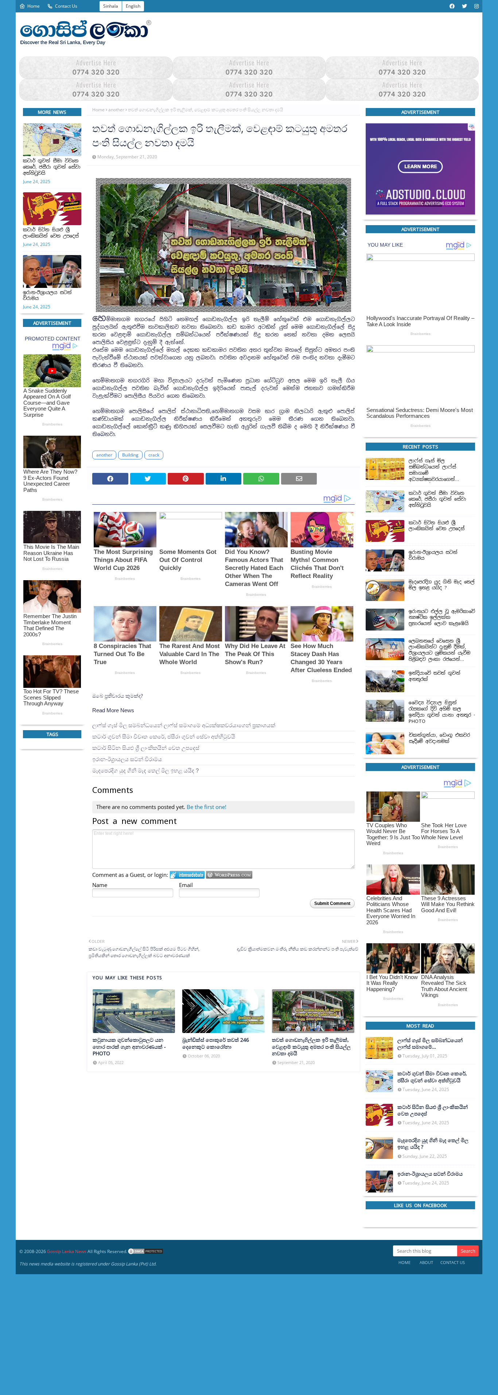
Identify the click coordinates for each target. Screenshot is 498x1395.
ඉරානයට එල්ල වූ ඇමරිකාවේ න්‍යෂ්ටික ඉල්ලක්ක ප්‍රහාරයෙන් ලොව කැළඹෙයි (442, 617)
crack (153, 455)
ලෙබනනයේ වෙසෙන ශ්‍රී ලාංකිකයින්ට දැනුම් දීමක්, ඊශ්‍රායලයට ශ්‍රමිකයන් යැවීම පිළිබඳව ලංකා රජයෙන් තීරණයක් (439, 650)
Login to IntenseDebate (187, 875)
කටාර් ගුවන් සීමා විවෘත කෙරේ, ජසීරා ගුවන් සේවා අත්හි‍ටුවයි (52, 167)
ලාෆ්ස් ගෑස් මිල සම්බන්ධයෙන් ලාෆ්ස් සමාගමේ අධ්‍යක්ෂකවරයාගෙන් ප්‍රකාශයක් (183, 725)
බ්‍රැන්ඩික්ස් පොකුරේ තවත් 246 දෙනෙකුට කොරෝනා (215, 1043)
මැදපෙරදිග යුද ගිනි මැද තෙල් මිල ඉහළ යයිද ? (145, 770)
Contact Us (66, 6)
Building (130, 455)
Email (186, 885)
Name (99, 885)
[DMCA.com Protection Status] (145, 1251)
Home (33, 6)
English (133, 6)
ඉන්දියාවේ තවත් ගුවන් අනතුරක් (434, 676)
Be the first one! (206, 806)
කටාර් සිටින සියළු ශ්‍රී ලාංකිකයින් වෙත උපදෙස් (51, 233)
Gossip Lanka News (66, 1251)
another (116, 110)
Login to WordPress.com (229, 875)
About (426, 1262)
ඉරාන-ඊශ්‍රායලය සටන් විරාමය (47, 296)
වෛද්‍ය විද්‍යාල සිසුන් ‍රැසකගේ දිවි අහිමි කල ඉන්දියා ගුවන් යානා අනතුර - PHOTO (442, 712)
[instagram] (475, 6)
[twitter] (464, 6)
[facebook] (452, 6)
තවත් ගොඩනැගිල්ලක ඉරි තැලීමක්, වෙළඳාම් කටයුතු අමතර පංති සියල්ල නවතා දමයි (311, 1047)
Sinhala (110, 6)
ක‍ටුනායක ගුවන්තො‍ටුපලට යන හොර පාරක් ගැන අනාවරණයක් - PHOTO (129, 1047)
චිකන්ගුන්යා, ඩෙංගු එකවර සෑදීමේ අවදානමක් (439, 738)
